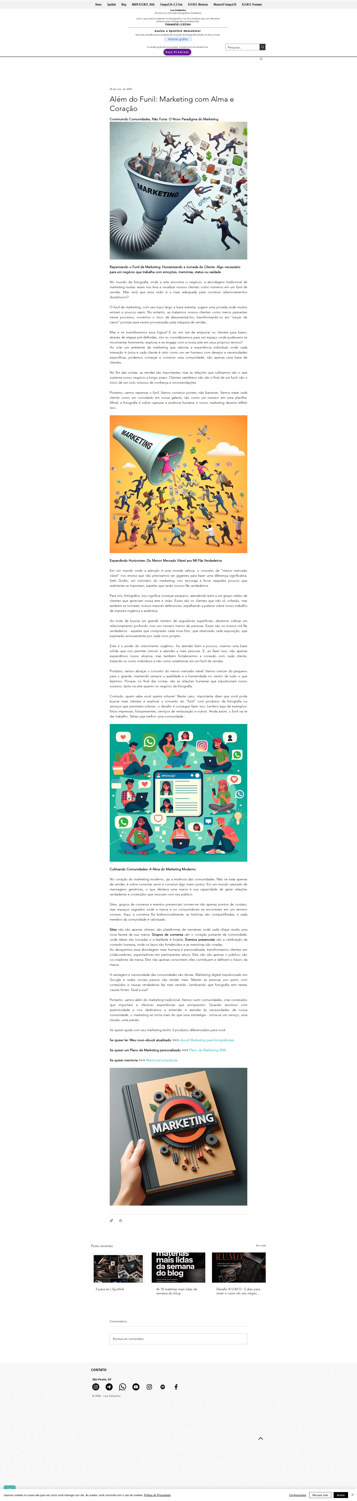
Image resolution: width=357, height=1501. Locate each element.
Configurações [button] (297, 1495)
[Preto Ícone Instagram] (149, 1386)
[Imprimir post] (120, 1220)
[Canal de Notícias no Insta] (95, 1386)
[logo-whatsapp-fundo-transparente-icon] (122, 1386)
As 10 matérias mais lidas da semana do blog (176, 1291)
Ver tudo (261, 1245)
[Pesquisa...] (262, 47)
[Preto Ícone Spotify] (162, 1386)
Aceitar (341, 1495)
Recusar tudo (320, 1495)
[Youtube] (135, 1386)
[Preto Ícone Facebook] (176, 1386)
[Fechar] (352, 1495)
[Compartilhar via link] (111, 1220)
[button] (261, 58)
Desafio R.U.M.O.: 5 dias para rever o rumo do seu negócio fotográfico (238, 1291)
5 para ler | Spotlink (110, 1289)
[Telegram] (109, 1386)
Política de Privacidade (157, 1495)
